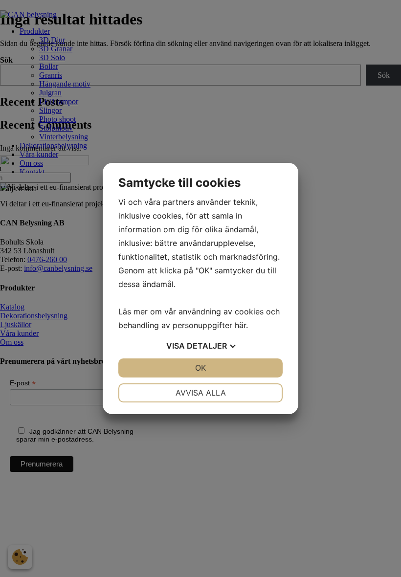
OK (200, 368)
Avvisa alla (201, 393)
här (240, 325)
